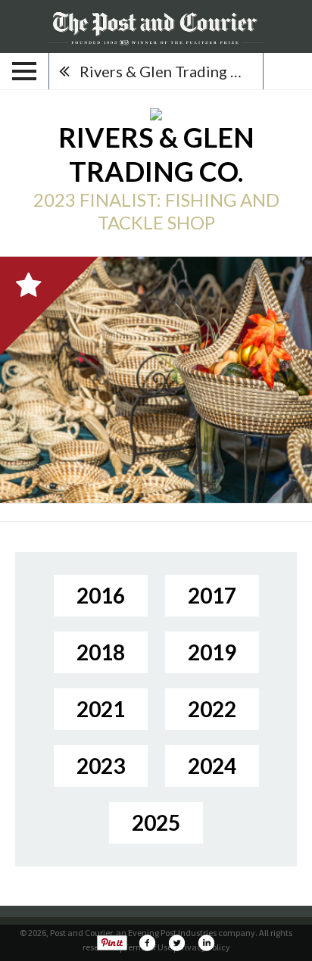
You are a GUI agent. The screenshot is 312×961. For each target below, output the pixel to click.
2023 (100, 765)
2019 (212, 652)
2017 (212, 595)
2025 (156, 822)
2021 (100, 709)
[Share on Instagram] (206, 942)
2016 (100, 595)
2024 (212, 765)
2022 (212, 709)
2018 (100, 652)
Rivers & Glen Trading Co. (166, 71)
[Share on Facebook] (147, 942)
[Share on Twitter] (176, 942)
